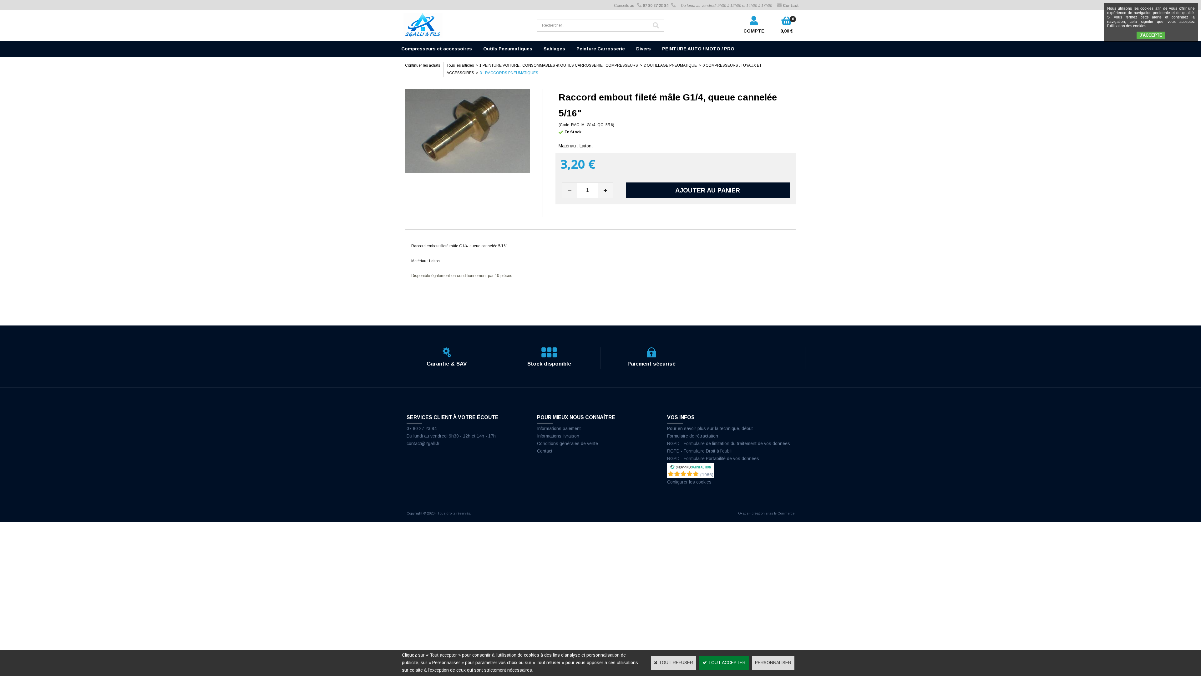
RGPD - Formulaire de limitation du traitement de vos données (728, 443)
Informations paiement (559, 428)
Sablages (554, 48)
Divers (643, 48)
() (706, 474)
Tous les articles (460, 65)
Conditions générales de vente (567, 443)
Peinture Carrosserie (600, 48)
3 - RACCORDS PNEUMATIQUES (509, 73)
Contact (544, 450)
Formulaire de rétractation (692, 435)
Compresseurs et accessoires (436, 48)
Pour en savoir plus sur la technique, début (710, 428)
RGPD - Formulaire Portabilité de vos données (713, 458)
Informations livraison (558, 435)
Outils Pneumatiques (507, 48)
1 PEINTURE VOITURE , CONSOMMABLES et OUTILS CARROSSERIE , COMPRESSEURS (558, 65)
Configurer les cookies (689, 481)
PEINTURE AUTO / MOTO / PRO (698, 48)
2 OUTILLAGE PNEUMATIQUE (670, 65)
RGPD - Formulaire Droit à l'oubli (699, 450)
